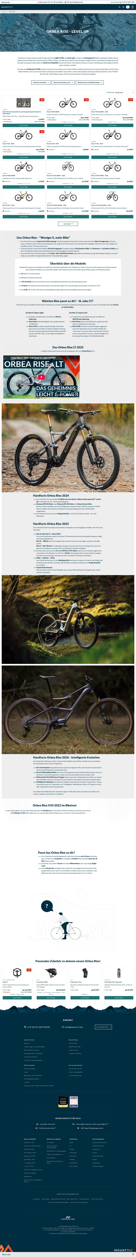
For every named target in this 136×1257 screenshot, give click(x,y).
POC (38, 980)
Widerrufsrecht (84, 1199)
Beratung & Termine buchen (33, 1075)
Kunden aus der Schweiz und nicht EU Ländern (39, 1085)
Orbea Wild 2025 (30, 1156)
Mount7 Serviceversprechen (33, 1060)
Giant (71, 1142)
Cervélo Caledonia (30, 1173)
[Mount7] (7, 7)
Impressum (36, 1199)
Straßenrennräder (98, 1146)
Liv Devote (50, 1142)
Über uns (27, 1043)
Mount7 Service (29, 1040)
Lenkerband (96, 1163)
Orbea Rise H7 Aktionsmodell (56, 1151)
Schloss (94, 1152)
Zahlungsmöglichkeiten (31, 1079)
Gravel (94, 1159)
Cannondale (73, 1163)
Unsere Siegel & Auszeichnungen (34, 1046)
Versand (26, 1082)
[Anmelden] (119, 7)
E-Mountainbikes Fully (99, 1142)
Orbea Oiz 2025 (29, 1149)
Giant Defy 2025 (29, 1159)
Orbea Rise (27, 1176)
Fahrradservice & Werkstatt (33, 1053)
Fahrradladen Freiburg (31, 1050)
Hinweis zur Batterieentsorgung (58, 1202)
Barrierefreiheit (72, 1199)
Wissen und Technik (75, 1053)
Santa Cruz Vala (29, 1142)
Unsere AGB (45, 1199)
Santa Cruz (73, 1156)
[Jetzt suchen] (128, 6)
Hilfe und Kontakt (30, 1068)
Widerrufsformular (97, 1199)
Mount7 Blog (73, 1040)
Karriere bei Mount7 (76, 1065)
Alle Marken (74, 1166)
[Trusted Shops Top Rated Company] (63, 1101)
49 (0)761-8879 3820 (128, 2)
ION (71, 980)
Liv (71, 1146)
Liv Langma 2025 (29, 1163)
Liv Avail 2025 (29, 1166)
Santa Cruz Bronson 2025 (32, 1146)
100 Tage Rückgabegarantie (75, 2)
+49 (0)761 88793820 (38, 1027)
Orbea (5, 109)
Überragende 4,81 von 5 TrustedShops (51, 2)
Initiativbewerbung (75, 1075)
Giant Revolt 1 (51, 1158)
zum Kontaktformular (102, 1027)
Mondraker (73, 1152)
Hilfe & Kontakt (5, 2)
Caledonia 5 (96, 1149)
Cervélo (72, 1159)
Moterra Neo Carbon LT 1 (55, 1154)
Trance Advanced (97, 1166)
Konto (26, 1072)
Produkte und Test (75, 1046)
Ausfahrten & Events (30, 1057)
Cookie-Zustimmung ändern (79, 1202)
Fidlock (107, 980)
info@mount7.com (74, 1027)
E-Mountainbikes (97, 1156)
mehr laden (67, 224)
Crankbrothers (9, 980)
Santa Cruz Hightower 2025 (33, 1169)
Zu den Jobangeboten (76, 1072)
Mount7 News (73, 1050)
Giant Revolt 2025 (30, 1152)
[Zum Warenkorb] (123, 7)
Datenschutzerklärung (58, 1199)
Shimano (84, 873)
